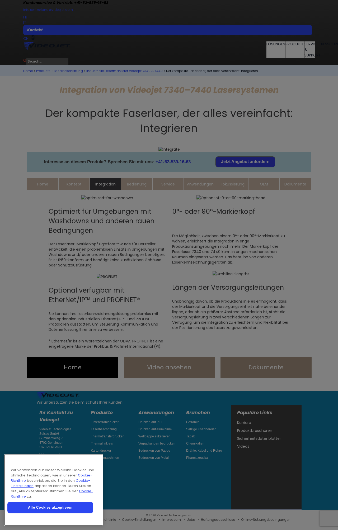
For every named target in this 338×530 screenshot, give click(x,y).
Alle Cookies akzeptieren (50, 507)
